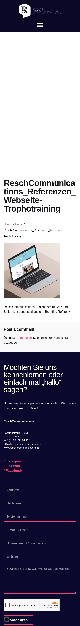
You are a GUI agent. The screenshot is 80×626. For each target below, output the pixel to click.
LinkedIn (13, 466)
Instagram (14, 461)
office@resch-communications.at (23, 443)
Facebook (14, 471)
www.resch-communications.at (21, 447)
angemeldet (25, 337)
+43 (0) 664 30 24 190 (17, 440)
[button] (40, 25)
